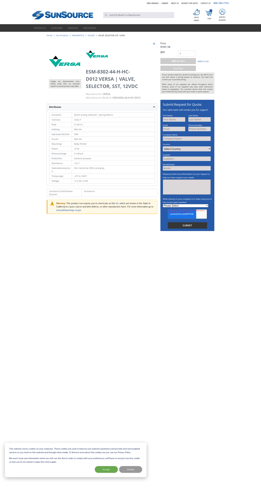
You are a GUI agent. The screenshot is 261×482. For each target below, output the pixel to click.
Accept (106, 469)
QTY (162, 52)
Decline (130, 469)
